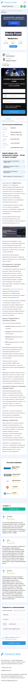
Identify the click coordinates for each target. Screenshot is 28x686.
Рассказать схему (14, 111)
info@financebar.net (6, 670)
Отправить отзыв (14, 643)
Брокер (4, 207)
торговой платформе (15, 289)
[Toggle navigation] (25, 2)
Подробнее (14, 23)
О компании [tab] (8, 118)
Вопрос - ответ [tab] (20, 118)
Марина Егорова (11, 60)
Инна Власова (10, 56)
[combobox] (5, 96)
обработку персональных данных (13, 106)
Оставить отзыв (14, 509)
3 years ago (5, 65)
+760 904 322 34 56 (6, 667)
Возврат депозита (7, 6)
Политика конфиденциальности (9, 680)
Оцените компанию (7, 610)
